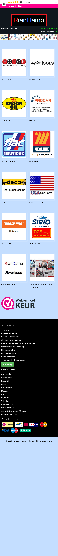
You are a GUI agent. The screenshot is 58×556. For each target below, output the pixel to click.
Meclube (33, 161)
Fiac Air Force (8, 161)
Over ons (5, 330)
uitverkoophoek (9, 284)
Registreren (14, 28)
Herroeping (7, 364)
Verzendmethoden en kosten (13, 360)
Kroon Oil (6, 120)
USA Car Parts (36, 202)
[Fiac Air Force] (14, 144)
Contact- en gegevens (10, 336)
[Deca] (14, 185)
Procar (32, 120)
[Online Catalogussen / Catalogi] (42, 267)
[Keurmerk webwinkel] (18, 303)
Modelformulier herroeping (12, 346)
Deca (3, 202)
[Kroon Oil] (14, 103)
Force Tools (7, 79)
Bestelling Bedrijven (9, 414)
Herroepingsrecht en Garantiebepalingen (18, 343)
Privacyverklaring (8, 353)
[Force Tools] (14, 62)
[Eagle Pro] (14, 226)
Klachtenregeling (8, 350)
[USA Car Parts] (42, 185)
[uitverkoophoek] (14, 267)
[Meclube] (42, 144)
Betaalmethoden (8, 357)
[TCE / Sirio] (42, 226)
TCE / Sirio (34, 243)
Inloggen (4, 28)
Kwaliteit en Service (9, 333)
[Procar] (42, 103)
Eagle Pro (6, 243)
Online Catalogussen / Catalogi (40, 286)
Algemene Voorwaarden (11, 340)
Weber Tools (35, 79)
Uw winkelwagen (48, 28)
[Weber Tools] (42, 62)
